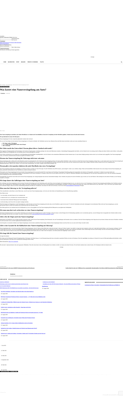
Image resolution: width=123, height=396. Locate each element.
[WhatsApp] (26, 96)
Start (1, 84)
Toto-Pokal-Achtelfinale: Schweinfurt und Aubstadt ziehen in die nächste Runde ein (17, 291)
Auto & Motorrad (9, 84)
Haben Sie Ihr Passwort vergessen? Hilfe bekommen (10, 42)
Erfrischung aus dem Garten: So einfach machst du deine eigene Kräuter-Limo (14, 283)
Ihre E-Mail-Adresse (16, 47)
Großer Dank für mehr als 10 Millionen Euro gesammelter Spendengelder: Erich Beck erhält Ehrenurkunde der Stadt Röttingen (94, 268)
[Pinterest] (21, 96)
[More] (30, 96)
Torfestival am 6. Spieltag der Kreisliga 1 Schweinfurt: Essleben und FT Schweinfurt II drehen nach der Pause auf (23, 333)
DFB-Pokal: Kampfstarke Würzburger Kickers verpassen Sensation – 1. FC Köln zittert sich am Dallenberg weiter (23, 296)
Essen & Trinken (4, 282)
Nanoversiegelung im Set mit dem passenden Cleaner (42, 214)
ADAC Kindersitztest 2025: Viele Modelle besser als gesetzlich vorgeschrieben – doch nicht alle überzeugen (19, 287)
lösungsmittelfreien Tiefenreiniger (73, 185)
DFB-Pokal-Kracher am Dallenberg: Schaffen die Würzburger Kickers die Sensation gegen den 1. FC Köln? (22, 312)
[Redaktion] (5, 275)
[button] (121, 61)
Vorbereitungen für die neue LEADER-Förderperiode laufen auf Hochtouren (17, 268)
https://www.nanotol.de (13, 241)
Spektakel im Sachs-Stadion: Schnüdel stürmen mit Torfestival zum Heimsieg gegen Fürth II (19, 328)
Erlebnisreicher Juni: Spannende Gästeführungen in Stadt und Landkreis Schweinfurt (16, 343)
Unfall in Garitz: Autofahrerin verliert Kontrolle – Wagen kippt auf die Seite (16, 307)
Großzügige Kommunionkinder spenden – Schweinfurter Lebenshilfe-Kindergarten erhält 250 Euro (19, 362)
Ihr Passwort (14, 39)
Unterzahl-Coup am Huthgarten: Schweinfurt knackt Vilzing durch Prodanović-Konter (18, 317)
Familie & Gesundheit (49, 282)
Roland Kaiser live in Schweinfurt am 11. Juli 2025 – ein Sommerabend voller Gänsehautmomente (19, 353)
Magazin (3, 84)
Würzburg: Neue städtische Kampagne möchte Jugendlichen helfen (13, 357)
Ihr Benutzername (15, 38)
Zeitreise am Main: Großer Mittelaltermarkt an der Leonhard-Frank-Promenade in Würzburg (18, 348)
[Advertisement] (61, 73)
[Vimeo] (120, 51)
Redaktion (3, 93)
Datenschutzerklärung (4, 43)
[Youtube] (122, 51)
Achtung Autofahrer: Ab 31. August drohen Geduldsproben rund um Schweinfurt (17, 323)
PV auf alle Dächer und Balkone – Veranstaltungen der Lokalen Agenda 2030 (15, 367)
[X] (118, 51)
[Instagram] (117, 51)
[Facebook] (115, 51)
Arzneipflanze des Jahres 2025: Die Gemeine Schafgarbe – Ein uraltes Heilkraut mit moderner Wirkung (61, 283)
